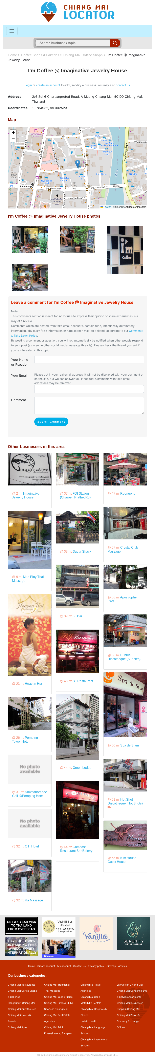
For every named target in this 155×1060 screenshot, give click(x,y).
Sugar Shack (82, 551)
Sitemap (111, 966)
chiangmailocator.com (57, 1055)
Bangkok (67, 1033)
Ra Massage (34, 900)
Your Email (19, 375)
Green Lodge (82, 767)
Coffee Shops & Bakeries (40, 55)
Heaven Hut (33, 683)
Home (12, 55)
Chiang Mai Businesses (130, 1002)
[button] (77, 164)
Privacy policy (96, 966)
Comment (18, 400)
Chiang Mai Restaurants (21, 984)
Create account (46, 966)
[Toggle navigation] (12, 31)
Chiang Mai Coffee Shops (83, 55)
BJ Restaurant (83, 681)
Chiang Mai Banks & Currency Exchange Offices (128, 1021)
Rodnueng (127, 493)
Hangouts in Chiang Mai (21, 1002)
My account (64, 966)
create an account (48, 85)
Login (28, 85)
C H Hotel (32, 846)
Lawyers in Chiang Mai (130, 984)
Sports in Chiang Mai (56, 1009)
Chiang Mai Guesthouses (22, 1009)
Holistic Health (89, 1021)
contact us (123, 85)
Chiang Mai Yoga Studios (58, 996)
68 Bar (77, 616)
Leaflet (107, 206)
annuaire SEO (110, 1055)
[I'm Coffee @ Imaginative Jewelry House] (30, 239)
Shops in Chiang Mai (128, 1009)
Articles (122, 966)
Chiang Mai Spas (17, 1027)
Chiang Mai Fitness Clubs (58, 1002)
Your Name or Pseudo (19, 362)
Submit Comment (51, 421)
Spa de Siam (129, 745)
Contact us (79, 966)
